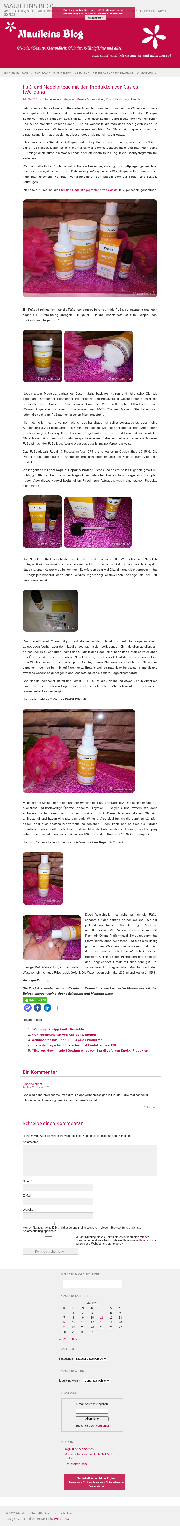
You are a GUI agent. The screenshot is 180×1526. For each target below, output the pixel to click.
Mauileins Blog (29, 6)
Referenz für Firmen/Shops (113, 72)
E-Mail (28, 1195)
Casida (135, 99)
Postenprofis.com (76, 1464)
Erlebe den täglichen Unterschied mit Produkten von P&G (75, 1045)
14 (64, 1322)
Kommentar (31, 1142)
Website (28, 1209)
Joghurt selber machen (79, 1449)
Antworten (150, 1107)
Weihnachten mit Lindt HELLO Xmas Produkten (67, 1040)
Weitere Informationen (111, 13)
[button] (28, 1008)
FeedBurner (101, 1425)
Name (27, 1181)
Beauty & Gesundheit (90, 99)
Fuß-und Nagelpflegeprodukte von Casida (88, 190)
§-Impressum (62, 72)
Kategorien (66, 1358)
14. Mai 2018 (31, 99)
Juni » (73, 1339)
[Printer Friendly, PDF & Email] (35, 999)
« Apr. (63, 1339)
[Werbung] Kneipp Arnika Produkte (58, 1029)
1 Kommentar (50, 99)
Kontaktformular (36, 72)
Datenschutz (146, 72)
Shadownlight (32, 1084)
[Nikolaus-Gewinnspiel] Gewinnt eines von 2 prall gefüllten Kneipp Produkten (90, 1050)
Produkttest (113, 99)
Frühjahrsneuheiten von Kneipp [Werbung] (64, 1034)
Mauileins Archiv (69, 1380)
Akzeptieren (95, 18)
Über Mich (82, 72)
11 (101, 1317)
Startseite (11, 72)
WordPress (61, 1519)
